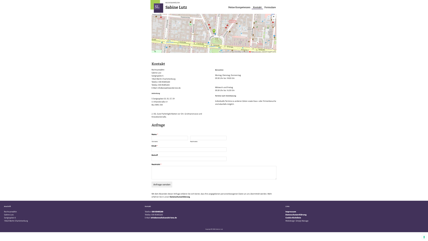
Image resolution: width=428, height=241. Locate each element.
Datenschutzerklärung (180, 197)
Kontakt (257, 7)
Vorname (155, 141)
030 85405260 (157, 211)
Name (155, 134)
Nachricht (156, 164)
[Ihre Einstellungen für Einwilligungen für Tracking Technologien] (424, 237)
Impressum (290, 211)
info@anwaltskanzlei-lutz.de (169, 88)
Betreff (155, 155)
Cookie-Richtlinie (293, 217)
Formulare (270, 7)
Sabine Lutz (176, 7)
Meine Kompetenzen (239, 7)
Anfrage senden (161, 184)
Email (155, 146)
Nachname (194, 141)
